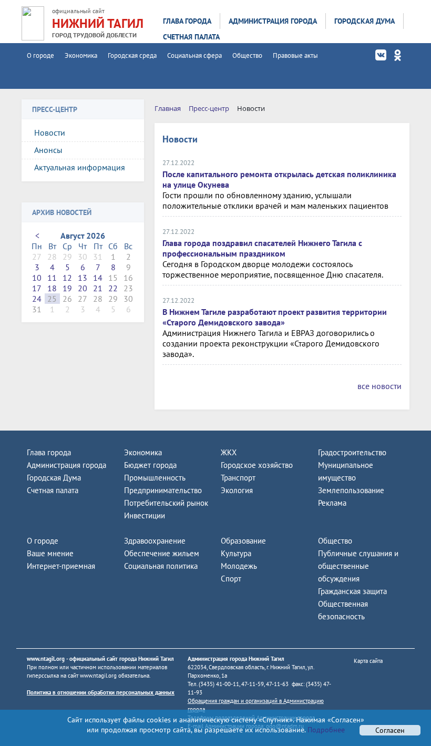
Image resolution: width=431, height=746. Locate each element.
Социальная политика (161, 566)
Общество (247, 55)
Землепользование (351, 490)
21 (97, 288)
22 (113, 288)
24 (37, 298)
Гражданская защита (352, 591)
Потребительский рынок (166, 503)
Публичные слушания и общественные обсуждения (358, 566)
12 (67, 277)
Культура (236, 553)
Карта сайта (368, 661)
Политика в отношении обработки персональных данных (101, 692)
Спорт (231, 579)
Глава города (187, 21)
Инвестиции (144, 515)
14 (97, 277)
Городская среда (132, 55)
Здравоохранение (155, 541)
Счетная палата (191, 37)
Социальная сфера (194, 55)
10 (37, 277)
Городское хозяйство (257, 465)
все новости (379, 386)
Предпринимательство (163, 490)
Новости (49, 132)
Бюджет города (150, 465)
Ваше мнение (50, 553)
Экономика (81, 55)
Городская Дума (364, 21)
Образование (243, 541)
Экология (237, 490)
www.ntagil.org (46, 658)
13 (82, 277)
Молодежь (239, 566)
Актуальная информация (79, 167)
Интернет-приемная (61, 566)
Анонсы (48, 150)
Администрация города (273, 21)
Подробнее (325, 729)
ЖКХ (229, 452)
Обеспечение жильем (161, 553)
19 (67, 288)
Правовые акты (295, 55)
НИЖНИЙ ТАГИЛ (97, 23)
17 (37, 288)
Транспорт (238, 478)
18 (52, 288)
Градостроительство (352, 452)
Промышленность (155, 478)
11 (52, 277)
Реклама (332, 503)
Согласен (390, 730)
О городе (40, 55)
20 (82, 288)
